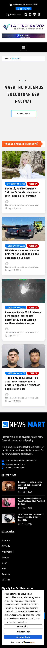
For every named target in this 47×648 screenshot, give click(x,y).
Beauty (5, 557)
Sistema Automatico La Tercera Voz (21, 205)
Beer (4, 562)
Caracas (6, 579)
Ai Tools (6, 546)
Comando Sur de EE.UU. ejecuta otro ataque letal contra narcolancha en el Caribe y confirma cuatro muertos (23, 318)
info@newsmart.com (15, 464)
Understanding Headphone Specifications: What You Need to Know (31, 501)
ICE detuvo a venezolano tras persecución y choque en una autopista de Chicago (22, 254)
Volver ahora (24, 113)
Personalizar (23, 626)
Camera (6, 574)
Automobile (8, 551)
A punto (6, 540)
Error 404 (16, 58)
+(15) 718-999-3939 (15, 467)
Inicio (6, 58)
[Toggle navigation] (23, 47)
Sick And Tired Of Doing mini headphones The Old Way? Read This (30, 517)
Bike (4, 568)
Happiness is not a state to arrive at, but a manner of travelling (30, 485)
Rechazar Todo (23, 631)
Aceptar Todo (23, 637)
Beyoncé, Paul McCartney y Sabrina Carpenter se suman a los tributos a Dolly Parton (22, 192)
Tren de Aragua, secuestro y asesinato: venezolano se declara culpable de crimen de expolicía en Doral (22, 383)
